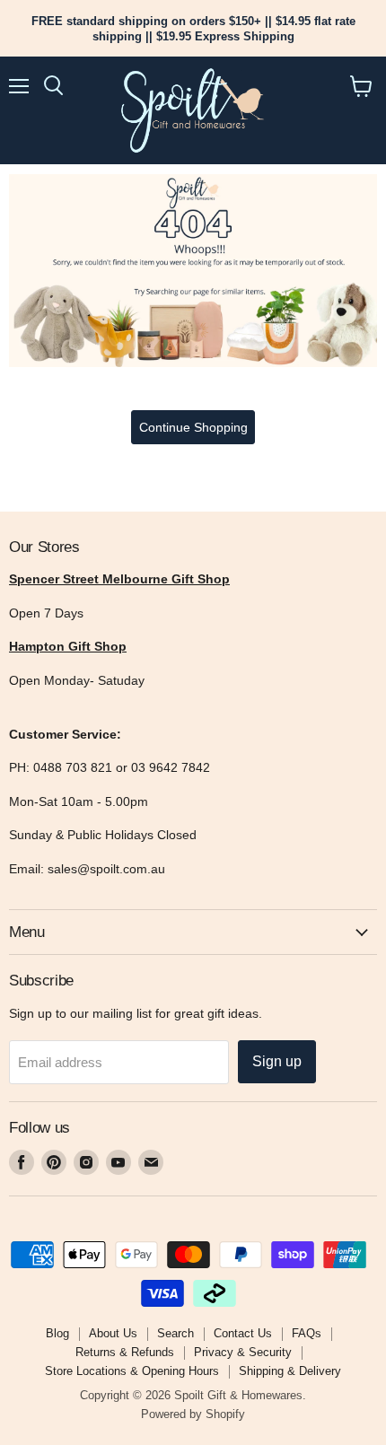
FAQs (306, 1333)
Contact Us (243, 1333)
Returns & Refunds (124, 1352)
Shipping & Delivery (290, 1371)
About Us (113, 1333)
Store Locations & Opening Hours (132, 1371)
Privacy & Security (243, 1352)
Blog (57, 1333)
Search (175, 1333)
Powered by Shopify (193, 1414)
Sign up (277, 1061)
